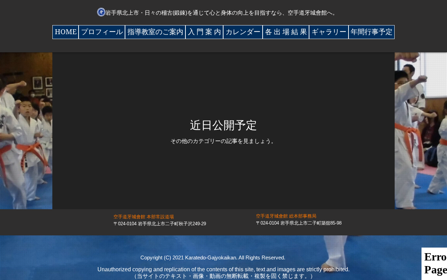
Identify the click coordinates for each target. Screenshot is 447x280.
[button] (102, 32)
